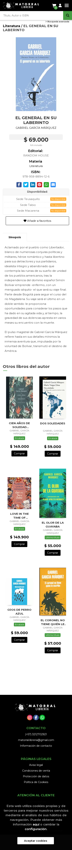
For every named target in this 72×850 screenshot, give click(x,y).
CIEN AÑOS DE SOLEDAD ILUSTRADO (19, 425)
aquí (36, 824)
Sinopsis (14, 237)
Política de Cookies (36, 782)
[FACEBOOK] (36, 717)
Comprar (19, 453)
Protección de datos (36, 776)
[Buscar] (67, 15)
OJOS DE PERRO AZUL (19, 611)
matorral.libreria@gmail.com (36, 740)
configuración (36, 829)
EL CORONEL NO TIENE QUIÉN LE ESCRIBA (53, 622)
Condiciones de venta (36, 770)
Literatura (12, 26)
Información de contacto (36, 745)
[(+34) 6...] (42, 717)
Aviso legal (36, 765)
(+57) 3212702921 (36, 734)
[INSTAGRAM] (29, 717)
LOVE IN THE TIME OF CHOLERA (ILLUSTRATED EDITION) (19, 515)
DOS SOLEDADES (52, 423)
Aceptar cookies (35, 840)
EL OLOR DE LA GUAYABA (53, 524)
